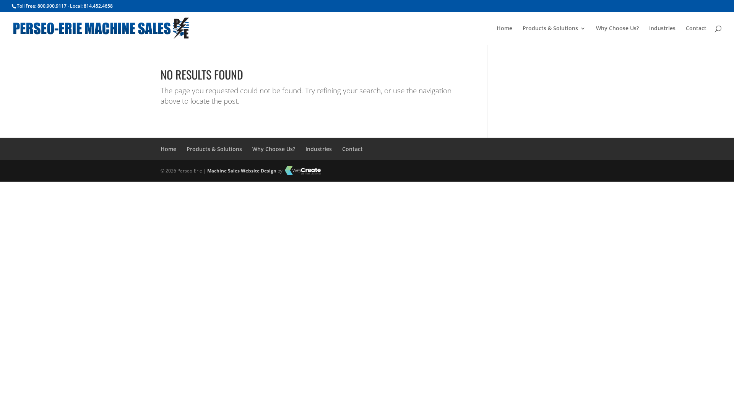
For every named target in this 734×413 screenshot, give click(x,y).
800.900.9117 (52, 6)
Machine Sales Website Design (241, 170)
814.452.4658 (98, 6)
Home (504, 29)
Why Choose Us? (617, 29)
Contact (696, 29)
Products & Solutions (550, 29)
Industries (662, 29)
